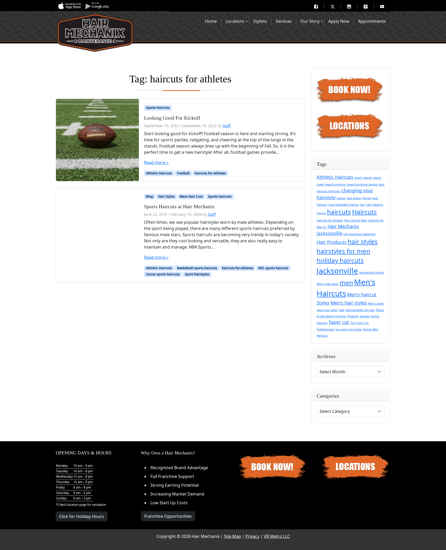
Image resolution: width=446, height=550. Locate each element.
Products (353, 316)
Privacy (252, 536)
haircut (321, 213)
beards (367, 178)
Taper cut (339, 322)
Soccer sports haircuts (163, 274)
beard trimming (335, 184)
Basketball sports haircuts (197, 268)
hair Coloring (374, 204)
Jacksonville (337, 271)
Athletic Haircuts (159, 173)
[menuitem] (316, 6)
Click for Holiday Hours (81, 516)
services (365, 316)
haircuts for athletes (210, 173)
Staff (227, 125)
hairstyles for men (343, 251)
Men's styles (376, 303)
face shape (354, 198)
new (341, 310)
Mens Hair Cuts (191, 196)
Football (183, 173)
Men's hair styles (349, 303)
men (346, 282)
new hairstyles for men (360, 310)
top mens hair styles (349, 329)
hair (362, 204)
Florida (366, 198)
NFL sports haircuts (273, 268)
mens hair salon (327, 310)
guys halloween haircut (343, 204)
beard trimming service (362, 184)
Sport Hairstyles (197, 274)
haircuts (339, 211)
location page (76, 504)
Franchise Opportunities (168, 516)
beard (358, 178)
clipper (341, 198)
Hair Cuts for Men (355, 220)
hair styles (363, 241)
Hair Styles (166, 196)
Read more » (156, 162)
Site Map (232, 536)
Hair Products (332, 242)
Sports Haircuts (158, 107)
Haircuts (364, 211)
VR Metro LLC (277, 536)
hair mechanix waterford (359, 234)
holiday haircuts (340, 260)
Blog (149, 196)
